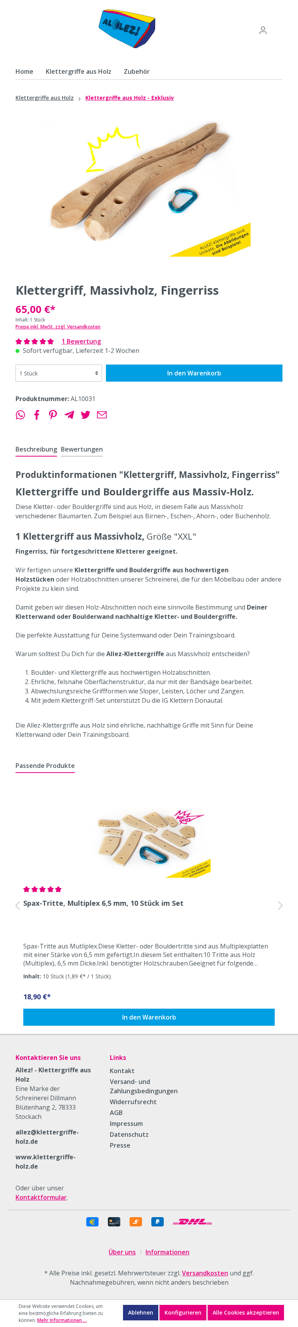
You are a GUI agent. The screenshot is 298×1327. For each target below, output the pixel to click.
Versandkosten (205, 1273)
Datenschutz (129, 1134)
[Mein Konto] (263, 30)
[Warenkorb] (277, 28)
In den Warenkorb (194, 373)
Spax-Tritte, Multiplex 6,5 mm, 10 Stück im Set (103, 903)
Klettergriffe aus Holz (45, 97)
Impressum (126, 1123)
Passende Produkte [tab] (45, 765)
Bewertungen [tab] (82, 449)
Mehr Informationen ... (62, 1320)
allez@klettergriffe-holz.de (47, 1137)
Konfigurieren (183, 1312)
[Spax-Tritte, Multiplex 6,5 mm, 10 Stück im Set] (149, 836)
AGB (116, 1112)
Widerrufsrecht (133, 1102)
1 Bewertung (81, 341)
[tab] (36, 449)
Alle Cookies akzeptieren (246, 1312)
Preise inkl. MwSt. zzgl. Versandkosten (58, 326)
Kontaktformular (41, 1197)
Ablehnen (140, 1312)
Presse (120, 1145)
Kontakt (122, 1070)
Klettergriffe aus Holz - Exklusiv (129, 97)
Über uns (122, 1252)
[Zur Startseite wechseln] (127, 28)
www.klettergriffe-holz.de (46, 1162)
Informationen (167, 1252)
